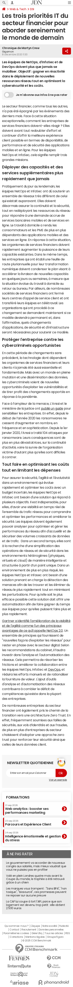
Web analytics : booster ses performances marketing (26, 809)
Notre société (49, 926)
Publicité (64, 926)
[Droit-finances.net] (53, 966)
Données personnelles (51, 929)
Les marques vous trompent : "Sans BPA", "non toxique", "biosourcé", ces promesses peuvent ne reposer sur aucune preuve (36, 892)
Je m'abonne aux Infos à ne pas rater (41, 94)
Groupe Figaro (55, 937)
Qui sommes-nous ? (16, 926)
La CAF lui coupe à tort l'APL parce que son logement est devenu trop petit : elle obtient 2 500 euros (35, 905)
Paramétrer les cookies (16, 933)
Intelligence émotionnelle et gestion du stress (33, 836)
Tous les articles (54, 933)
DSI (32, 9)
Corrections (16, 937)
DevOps (54, 669)
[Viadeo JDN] (53, 974)
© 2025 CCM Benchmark (36, 940)
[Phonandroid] (53, 982)
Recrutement (28, 929)
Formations (17, 797)
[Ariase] (19, 982)
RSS (67, 933)
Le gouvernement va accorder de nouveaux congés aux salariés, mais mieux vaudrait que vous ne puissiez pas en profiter (36, 866)
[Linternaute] (19, 966)
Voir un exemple (58, 780)
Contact (14, 929)
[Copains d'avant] (19, 974)
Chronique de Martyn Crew (20, 48)
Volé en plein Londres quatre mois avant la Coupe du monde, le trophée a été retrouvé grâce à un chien (35, 879)
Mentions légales (35, 937)
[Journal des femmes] (19, 958)
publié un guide (52, 408)
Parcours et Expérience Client (28, 823)
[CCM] (53, 958)
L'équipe (35, 926)
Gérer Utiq (36, 933)
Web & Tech (18, 9)
